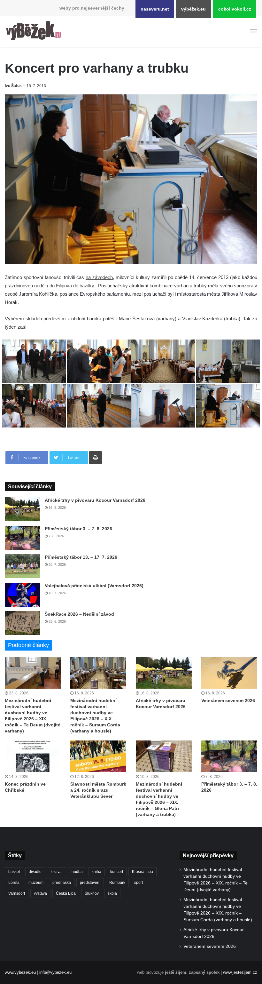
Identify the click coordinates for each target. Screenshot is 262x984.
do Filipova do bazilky (72, 285)
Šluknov (92, 893)
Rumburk (117, 882)
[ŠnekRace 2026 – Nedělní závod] (22, 623)
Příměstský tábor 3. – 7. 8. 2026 (78, 528)
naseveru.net (155, 9)
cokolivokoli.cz (234, 9)
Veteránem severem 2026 (228, 700)
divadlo (35, 871)
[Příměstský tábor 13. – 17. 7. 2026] (22, 566)
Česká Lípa (66, 893)
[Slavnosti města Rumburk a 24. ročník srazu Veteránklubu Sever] (98, 756)
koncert (116, 871)
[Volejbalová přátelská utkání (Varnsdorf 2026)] (22, 595)
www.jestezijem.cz (240, 972)
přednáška (61, 882)
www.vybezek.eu (20, 972)
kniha (96, 871)
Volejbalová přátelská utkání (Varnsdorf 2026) (94, 585)
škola (112, 893)
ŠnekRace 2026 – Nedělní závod (79, 614)
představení (90, 882)
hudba (77, 871)
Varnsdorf (16, 893)
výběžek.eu (193, 9)
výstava (40, 893)
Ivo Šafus (13, 86)
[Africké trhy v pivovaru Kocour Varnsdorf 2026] (22, 509)
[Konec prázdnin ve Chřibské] (33, 756)
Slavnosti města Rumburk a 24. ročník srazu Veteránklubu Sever (98, 790)
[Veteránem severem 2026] (229, 673)
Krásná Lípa (142, 871)
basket (14, 871)
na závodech (99, 277)
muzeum (35, 882)
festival (56, 871)
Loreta (13, 882)
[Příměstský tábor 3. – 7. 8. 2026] (22, 538)
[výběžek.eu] (35, 31)
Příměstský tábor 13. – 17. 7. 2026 (81, 557)
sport (138, 882)
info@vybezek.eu (55, 972)
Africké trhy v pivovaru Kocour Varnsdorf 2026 (95, 500)
